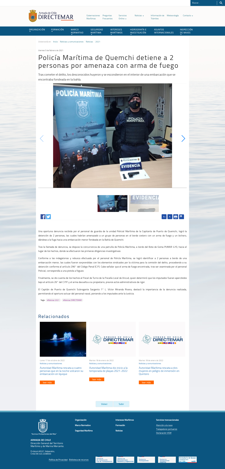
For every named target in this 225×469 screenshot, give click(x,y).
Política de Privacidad (58, 459)
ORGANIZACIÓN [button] (37, 29)
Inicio (55, 41)
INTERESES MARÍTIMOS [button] (116, 31)
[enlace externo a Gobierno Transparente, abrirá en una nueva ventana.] (146, 459)
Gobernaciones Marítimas (93, 17)
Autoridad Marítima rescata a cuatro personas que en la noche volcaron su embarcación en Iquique (61, 371)
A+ (164, 216)
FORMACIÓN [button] (57, 29)
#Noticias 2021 (53, 300)
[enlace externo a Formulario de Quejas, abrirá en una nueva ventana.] (188, 459)
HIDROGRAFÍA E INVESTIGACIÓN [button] (138, 31)
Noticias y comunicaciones (72, 41)
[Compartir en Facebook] (43, 216)
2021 (97, 41)
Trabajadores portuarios (166, 429)
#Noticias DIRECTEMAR (72, 300)
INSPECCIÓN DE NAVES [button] (186, 31)
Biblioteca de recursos (79, 459)
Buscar (221, 3)
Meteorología (173, 15)
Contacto (187, 15)
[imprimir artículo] (175, 216)
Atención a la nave (164, 425)
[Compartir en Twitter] (48, 216)
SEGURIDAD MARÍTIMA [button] (97, 31)
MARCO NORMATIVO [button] (77, 31)
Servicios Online (123, 17)
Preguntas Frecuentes (108, 17)
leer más (47, 382)
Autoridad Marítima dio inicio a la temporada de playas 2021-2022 (108, 369)
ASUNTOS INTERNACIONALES (164, 31)
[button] (183, 138)
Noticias (138, 15)
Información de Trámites (157, 17)
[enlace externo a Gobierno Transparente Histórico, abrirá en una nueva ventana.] (167, 459)
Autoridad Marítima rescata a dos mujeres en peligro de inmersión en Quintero (159, 371)
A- (170, 216)
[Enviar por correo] (181, 216)
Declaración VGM (163, 432)
